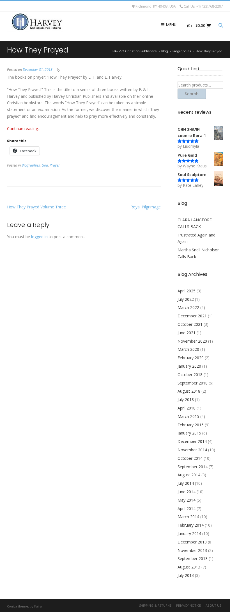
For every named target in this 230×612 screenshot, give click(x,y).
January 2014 (189, 533)
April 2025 (187, 291)
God (45, 165)
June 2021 (187, 332)
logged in (39, 236)
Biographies (31, 165)
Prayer (55, 165)
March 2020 (188, 349)
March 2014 (188, 516)
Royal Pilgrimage (145, 207)
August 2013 (189, 567)
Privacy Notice (188, 605)
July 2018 (186, 399)
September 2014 (193, 466)
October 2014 (190, 458)
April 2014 (187, 508)
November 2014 (192, 449)
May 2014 (187, 500)
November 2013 (192, 550)
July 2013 (186, 575)
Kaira (38, 606)
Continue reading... (23, 128)
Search (192, 94)
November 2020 (192, 341)
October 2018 (190, 374)
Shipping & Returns (155, 605)
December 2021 (192, 315)
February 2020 (191, 357)
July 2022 (186, 299)
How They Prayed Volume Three (36, 207)
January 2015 (189, 433)
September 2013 (193, 558)
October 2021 (190, 324)
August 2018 (189, 391)
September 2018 (193, 383)
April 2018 (187, 408)
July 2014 (186, 483)
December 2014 (192, 441)
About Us (213, 605)
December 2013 (192, 542)
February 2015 (191, 424)
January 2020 (189, 366)
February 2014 (191, 525)
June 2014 (187, 491)
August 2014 (189, 474)
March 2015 (188, 416)
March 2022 (188, 307)
